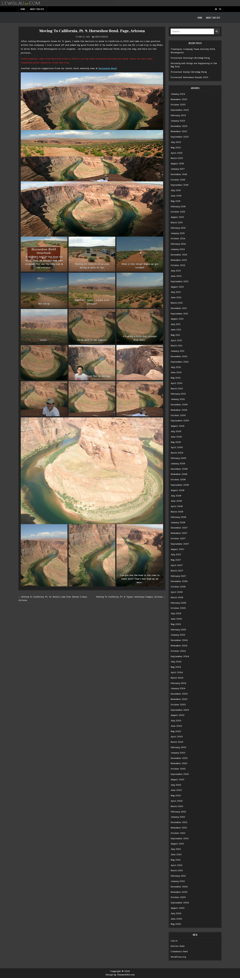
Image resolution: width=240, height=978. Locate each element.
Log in (174, 940)
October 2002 (178, 768)
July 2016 (176, 190)
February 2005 (178, 629)
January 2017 (178, 169)
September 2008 (180, 485)
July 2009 (176, 431)
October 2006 (178, 586)
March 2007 (177, 570)
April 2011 (176, 340)
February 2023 (178, 115)
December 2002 (179, 758)
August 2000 (177, 908)
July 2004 (176, 661)
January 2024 (178, 94)
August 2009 (177, 426)
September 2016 (179, 185)
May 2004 (176, 667)
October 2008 (178, 479)
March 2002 (177, 806)
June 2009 (176, 436)
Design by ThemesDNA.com (120, 974)
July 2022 (176, 142)
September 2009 (180, 420)
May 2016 (175, 201)
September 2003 (180, 710)
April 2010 (176, 383)
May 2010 (176, 378)
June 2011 (176, 329)
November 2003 (179, 699)
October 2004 (178, 651)
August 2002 (177, 779)
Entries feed (177, 946)
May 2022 (176, 147)
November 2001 (179, 827)
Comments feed (179, 951)
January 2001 (178, 881)
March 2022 (177, 158)
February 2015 (178, 228)
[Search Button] (220, 9)
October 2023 (178, 104)
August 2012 (177, 287)
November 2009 (179, 410)
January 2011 (177, 351)
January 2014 (178, 249)
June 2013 (176, 276)
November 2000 (179, 892)
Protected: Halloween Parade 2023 (189, 77)
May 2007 (176, 560)
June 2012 (176, 297)
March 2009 (177, 452)
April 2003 (177, 736)
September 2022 (180, 136)
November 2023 (179, 99)
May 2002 (176, 795)
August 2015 (177, 217)
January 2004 (178, 688)
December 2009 (179, 404)
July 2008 (176, 495)
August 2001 (177, 843)
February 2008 (178, 517)
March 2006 (177, 597)
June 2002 (176, 790)
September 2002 (180, 774)
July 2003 (176, 720)
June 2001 (176, 854)
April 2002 (177, 801)
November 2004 (179, 645)
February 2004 (178, 683)
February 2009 (178, 458)
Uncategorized (101, 36)
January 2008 (178, 522)
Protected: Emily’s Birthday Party (189, 72)
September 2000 (180, 902)
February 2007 (178, 576)
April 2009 (177, 447)
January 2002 (178, 817)
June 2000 (176, 919)
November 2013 (179, 260)
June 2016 (176, 195)
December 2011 (179, 308)
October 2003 (178, 704)
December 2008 (179, 469)
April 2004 (177, 672)
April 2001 (176, 865)
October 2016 (178, 179)
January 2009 (178, 463)
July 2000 (176, 913)
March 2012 (177, 303)
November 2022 (179, 131)
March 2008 (177, 511)
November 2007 (179, 533)
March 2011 (176, 345)
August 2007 (177, 549)
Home (23, 9)
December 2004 (179, 640)
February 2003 (178, 747)
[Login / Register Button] (216, 9)
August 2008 (177, 490)
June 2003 (176, 726)
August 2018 (177, 163)
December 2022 (179, 126)
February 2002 (178, 811)
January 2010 (178, 399)
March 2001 (177, 870)
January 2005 (178, 635)
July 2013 (176, 270)
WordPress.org (178, 957)
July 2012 (176, 292)
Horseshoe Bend (108, 68)
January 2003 (178, 752)
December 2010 (179, 356)
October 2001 (178, 833)
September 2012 (179, 281)
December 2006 (179, 581)
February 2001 (178, 876)
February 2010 (178, 394)
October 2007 (178, 538)
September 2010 (180, 362)
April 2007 (177, 565)
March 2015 (177, 222)
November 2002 (179, 763)
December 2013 (179, 254)
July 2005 (176, 613)
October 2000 (178, 897)
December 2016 (179, 174)
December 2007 (179, 527)
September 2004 (180, 656)
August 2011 (177, 319)
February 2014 (178, 244)
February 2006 (178, 603)
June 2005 (176, 619)
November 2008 (179, 474)
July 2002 (176, 785)
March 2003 (177, 742)
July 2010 (176, 367)
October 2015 (178, 211)
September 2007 (180, 544)
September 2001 (180, 838)
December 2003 (179, 693)
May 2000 (176, 924)
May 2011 (175, 335)
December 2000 (179, 886)
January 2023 (178, 120)
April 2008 (177, 506)
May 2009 (176, 442)
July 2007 (176, 554)
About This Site (37, 9)
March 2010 (177, 388)
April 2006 (177, 592)
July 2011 (175, 324)
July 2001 (176, 849)
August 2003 (177, 715)
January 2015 (178, 233)
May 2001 (176, 860)
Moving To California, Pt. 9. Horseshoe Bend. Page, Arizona (92, 30)
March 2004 (177, 677)
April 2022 (177, 153)
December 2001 (179, 822)
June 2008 (176, 501)
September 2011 (179, 313)
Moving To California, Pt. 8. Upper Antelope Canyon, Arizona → (130, 596)
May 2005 (176, 624)
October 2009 (178, 415)
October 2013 (178, 265)
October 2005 (178, 608)
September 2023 (180, 110)
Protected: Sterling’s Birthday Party (190, 58)
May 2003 (176, 731)
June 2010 (176, 372)
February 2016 (178, 206)
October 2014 (178, 238)
